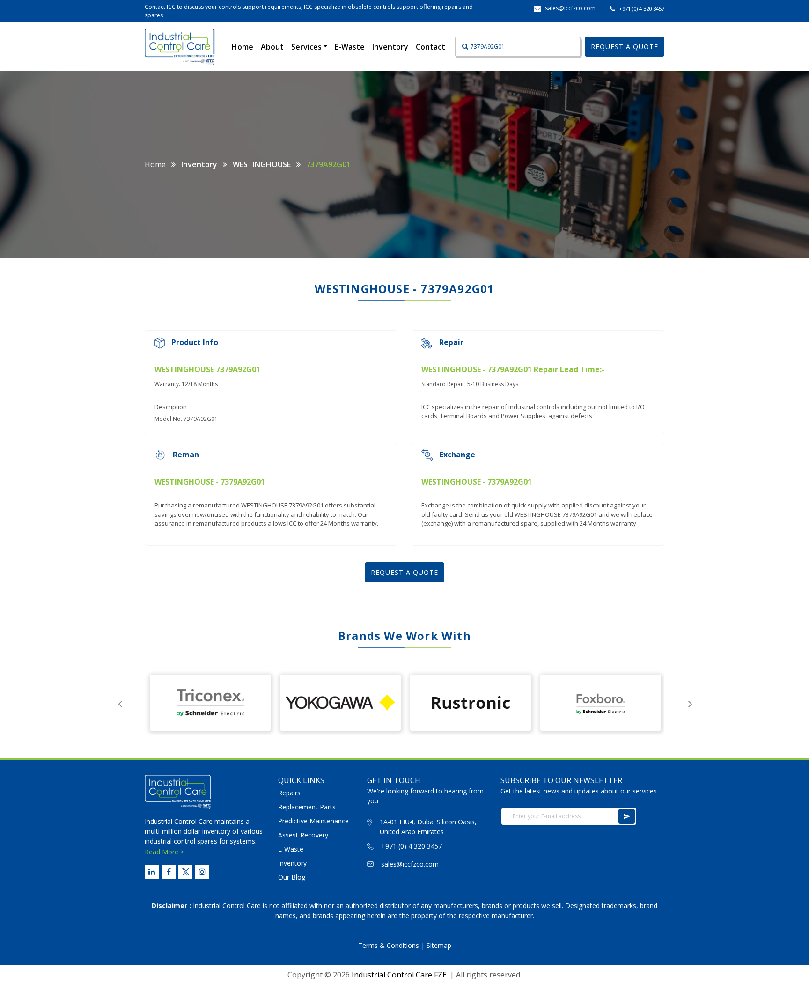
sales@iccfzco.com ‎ (571, 8)
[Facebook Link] (169, 872)
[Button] (462, 46)
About (272, 47)
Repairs (289, 792)
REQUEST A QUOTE (624, 46)
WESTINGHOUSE (262, 164)
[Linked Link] (152, 872)
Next (690, 702)
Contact (430, 47)
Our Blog (291, 877)
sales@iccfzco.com (410, 863)
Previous (120, 702)
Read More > (164, 851)
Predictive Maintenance (313, 820)
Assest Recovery (303, 834)
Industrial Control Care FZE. (400, 974)
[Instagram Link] (202, 872)
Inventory (390, 47)
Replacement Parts (307, 806)
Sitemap (439, 945)
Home (244, 46)
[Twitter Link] (185, 872)
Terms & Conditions (388, 945)
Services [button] (307, 47)
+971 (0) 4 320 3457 (641, 8)
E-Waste (350, 47)
